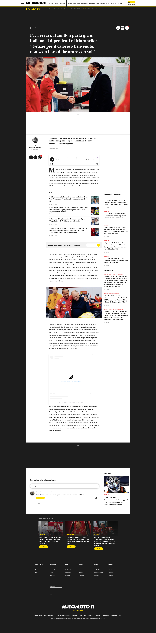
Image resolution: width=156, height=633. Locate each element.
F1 (50, 567)
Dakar (51, 580)
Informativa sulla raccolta (7, 630)
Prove (36, 569)
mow (80, 625)
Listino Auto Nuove (97, 567)
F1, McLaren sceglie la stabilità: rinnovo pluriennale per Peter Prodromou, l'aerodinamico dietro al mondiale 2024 (68, 199)
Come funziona (81, 567)
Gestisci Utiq (105, 615)
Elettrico (36, 572)
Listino (96, 564)
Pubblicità (74, 615)
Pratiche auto (81, 575)
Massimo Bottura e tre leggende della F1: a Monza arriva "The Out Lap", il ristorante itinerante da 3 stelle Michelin (116, 230)
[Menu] (22, 3)
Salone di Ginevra (68, 572)
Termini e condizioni (49, 615)
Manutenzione (81, 569)
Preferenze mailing (116, 615)
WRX (51, 594)
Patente (80, 578)
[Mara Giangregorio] (35, 140)
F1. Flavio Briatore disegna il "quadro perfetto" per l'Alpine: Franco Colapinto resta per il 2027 (116, 202)
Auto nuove (110, 567)
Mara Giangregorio (35, 147)
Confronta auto (96, 575)
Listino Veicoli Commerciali (98, 572)
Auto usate (110, 569)
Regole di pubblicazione (63, 615)
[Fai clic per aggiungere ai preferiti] (122, 28)
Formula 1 (34, 28)
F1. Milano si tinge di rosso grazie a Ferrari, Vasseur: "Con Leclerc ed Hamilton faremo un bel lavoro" (78, 540)
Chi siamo (90, 615)
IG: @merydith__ (35, 149)
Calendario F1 (52, 569)
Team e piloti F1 (52, 575)
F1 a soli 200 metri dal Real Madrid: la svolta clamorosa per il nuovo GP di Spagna (116, 260)
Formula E (51, 578)
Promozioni (110, 578)
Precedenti (99, 9)
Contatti (98, 615)
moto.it (74, 625)
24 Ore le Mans (52, 586)
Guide (81, 564)
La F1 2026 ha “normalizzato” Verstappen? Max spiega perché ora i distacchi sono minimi (115, 216)
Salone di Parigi (67, 575)
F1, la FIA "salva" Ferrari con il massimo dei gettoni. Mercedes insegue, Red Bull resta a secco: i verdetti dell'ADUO (115, 246)
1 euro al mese (92, 245)
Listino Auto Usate (97, 569)
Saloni (66, 564)
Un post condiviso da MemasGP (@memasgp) (71, 402)
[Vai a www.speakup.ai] (97, 157)
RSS (85, 615)
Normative (81, 572)
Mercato (110, 564)
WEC (51, 589)
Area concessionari (131, 4)
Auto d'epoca (110, 572)
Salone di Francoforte (68, 569)
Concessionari (110, 575)
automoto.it (64, 625)
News (36, 567)
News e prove (39, 564)
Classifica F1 (52, 572)
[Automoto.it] (36, 3)
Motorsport (53, 564)
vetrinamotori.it (90, 625)
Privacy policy (38, 615)
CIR (50, 583)
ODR (81, 615)
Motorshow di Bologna (68, 578)
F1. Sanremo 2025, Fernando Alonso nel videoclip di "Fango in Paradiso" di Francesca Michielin (67, 220)
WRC (51, 591)
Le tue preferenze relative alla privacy (25, 630)
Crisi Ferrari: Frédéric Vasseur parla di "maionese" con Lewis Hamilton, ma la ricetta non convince (50, 540)
